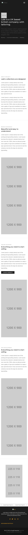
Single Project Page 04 (8, 505)
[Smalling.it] (4, 2)
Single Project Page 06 (20, 505)
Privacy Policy (19, 532)
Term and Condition (10, 532)
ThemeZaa (21, 530)
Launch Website (7, 272)
